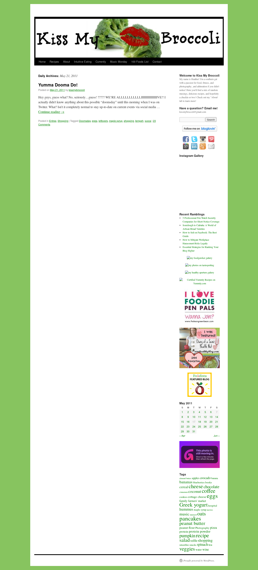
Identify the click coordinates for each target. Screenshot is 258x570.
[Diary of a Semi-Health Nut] (199, 367)
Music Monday (118, 61)
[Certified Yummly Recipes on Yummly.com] (199, 283)
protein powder (199, 531)
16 (188, 421)
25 (199, 426)
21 (216, 421)
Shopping (63, 120)
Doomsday (85, 120)
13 (211, 416)
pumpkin (187, 535)
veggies (187, 548)
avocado (205, 478)
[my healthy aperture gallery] (199, 272)
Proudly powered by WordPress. (199, 560)
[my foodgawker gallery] (199, 257)
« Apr (182, 435)
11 (199, 416)
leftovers (103, 120)
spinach (202, 544)
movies (210, 509)
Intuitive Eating (83, 61)
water (199, 549)
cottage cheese (197, 497)
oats (201, 513)
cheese (196, 486)
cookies (183, 497)
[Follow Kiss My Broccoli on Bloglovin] (199, 130)
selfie (193, 540)
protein (183, 531)
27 (211, 426)
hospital (212, 505)
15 (182, 421)
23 (188, 426)
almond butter (185, 478)
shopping (129, 120)
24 (193, 426)
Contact (157, 61)
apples (196, 478)
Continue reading (51, 112)
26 (205, 426)
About (66, 61)
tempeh (139, 120)
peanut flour (187, 528)
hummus (186, 509)
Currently (101, 61)
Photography (202, 528)
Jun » (217, 435)
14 (216, 416)
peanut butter (192, 523)
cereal (183, 487)
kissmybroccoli (77, 90)
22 (182, 426)
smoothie (184, 545)
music (184, 514)
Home (42, 61)
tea (210, 545)
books (208, 482)
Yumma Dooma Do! (58, 85)
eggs (94, 120)
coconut (194, 491)
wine (205, 549)
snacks (192, 545)
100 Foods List (140, 61)
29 (182, 431)
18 (199, 421)
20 (211, 421)
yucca (148, 120)
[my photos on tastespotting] (199, 265)
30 (188, 431)
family (183, 501)
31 (193, 431)
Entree (52, 120)
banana (214, 478)
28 (216, 426)
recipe (202, 535)
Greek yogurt (193, 504)
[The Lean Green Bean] (199, 322)
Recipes (54, 61)
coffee (208, 490)
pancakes (190, 518)
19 (205, 421)
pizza (213, 527)
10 (193, 416)
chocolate (211, 486)
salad (184, 539)
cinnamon (183, 492)
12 (205, 416)
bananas (185, 481)
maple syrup (116, 120)
